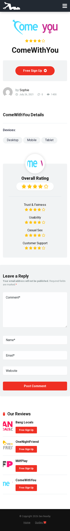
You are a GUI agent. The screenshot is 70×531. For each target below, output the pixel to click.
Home (27, 522)
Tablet (49, 140)
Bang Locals (24, 422)
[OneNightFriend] (8, 449)
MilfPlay (21, 461)
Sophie (24, 90)
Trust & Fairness (35, 205)
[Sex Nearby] (11, 5)
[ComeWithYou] (8, 487)
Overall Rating (35, 178)
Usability (35, 217)
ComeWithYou (26, 480)
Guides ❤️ (40, 522)
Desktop (12, 140)
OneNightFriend (27, 442)
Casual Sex (35, 230)
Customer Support (35, 243)
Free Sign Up (33, 71)
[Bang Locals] (8, 430)
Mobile (32, 140)
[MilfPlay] (8, 467)
